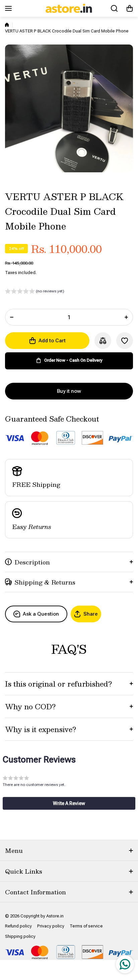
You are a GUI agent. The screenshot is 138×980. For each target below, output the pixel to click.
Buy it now (69, 391)
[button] (129, 8)
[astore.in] (69, 8)
